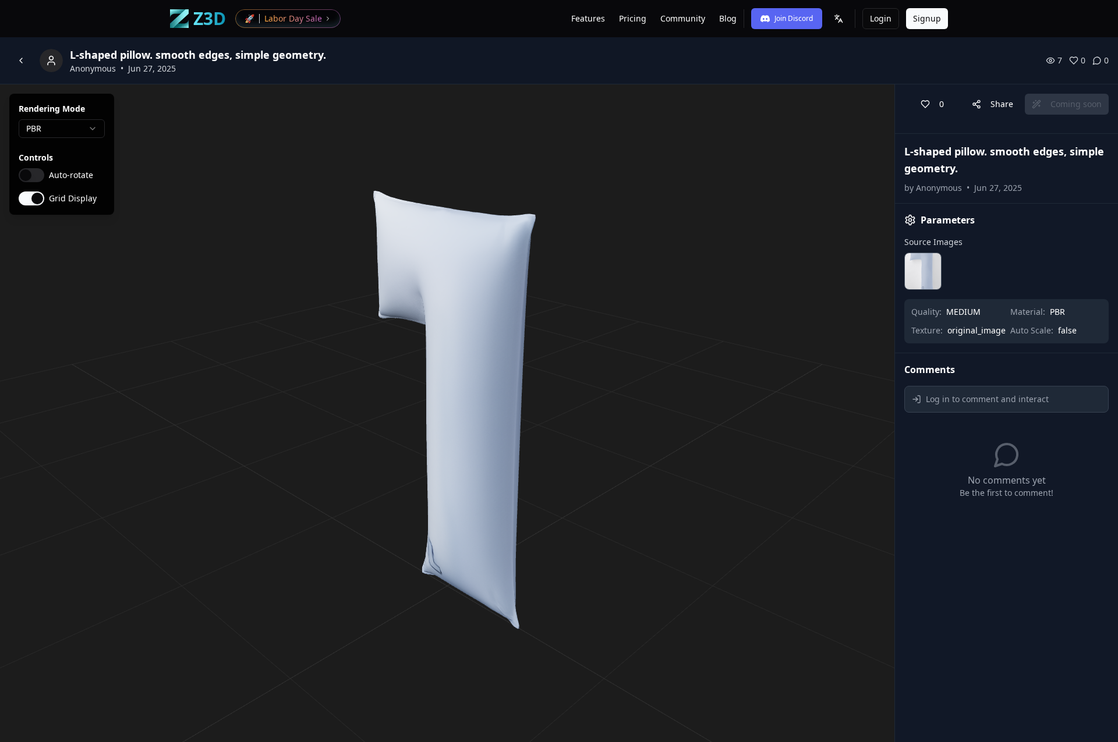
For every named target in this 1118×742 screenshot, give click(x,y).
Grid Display (73, 198)
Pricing (632, 18)
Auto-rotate (71, 175)
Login (880, 18)
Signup (927, 18)
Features (588, 18)
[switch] (31, 175)
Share (1001, 103)
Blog (728, 18)
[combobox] (62, 128)
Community (682, 18)
